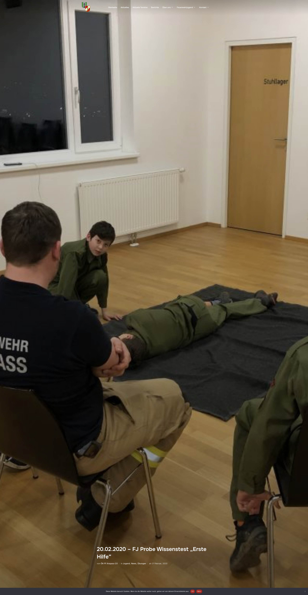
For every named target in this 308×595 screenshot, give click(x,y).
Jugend (126, 563)
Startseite (112, 7)
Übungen (142, 563)
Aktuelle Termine (140, 7)
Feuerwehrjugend (185, 7)
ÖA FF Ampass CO (109, 563)
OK (192, 591)
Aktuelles (125, 7)
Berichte (155, 7)
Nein (199, 591)
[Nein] (305, 591)
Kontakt (202, 7)
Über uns (166, 7)
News (133, 563)
